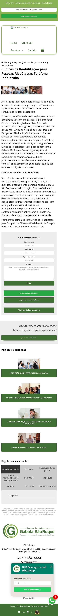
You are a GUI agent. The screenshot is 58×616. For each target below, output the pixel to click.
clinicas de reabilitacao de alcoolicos (28, 62)
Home (14, 43)
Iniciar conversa (32, 589)
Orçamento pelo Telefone (29, 300)
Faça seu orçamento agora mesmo (29, 10)
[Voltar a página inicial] (29, 33)
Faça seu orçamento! (29, 16)
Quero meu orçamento (29, 338)
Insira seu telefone (22, 579)
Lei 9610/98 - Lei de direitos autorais (41, 515)
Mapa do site (28, 598)
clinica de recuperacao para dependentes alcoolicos (41, 62)
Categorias (16, 62)
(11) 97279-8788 (29, 562)
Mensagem (28, 264)
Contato (31, 50)
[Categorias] (42, 50)
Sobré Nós (27, 43)
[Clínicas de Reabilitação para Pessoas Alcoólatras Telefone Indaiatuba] (7, 90)
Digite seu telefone (29, 257)
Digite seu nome (29, 242)
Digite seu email (29, 249)
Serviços (16, 50)
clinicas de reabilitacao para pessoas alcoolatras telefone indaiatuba (7, 66)
